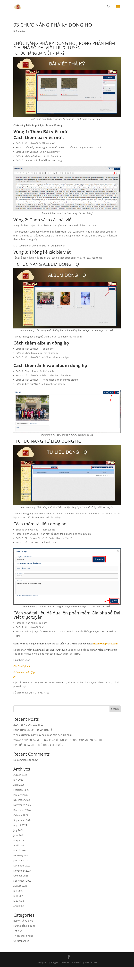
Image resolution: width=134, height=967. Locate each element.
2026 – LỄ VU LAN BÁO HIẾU (28, 724)
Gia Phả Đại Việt (22, 666)
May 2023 (18, 900)
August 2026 (20, 774)
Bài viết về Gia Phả (23, 920)
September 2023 (22, 880)
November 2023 (22, 870)
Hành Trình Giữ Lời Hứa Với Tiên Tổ (32, 729)
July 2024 (18, 830)
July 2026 (18, 779)
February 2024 (21, 855)
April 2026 (19, 784)
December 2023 (22, 865)
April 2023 (19, 905)
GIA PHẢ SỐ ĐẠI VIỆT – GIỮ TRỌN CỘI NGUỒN (38, 744)
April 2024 (19, 845)
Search (115, 708)
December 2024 (22, 810)
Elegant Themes (60, 962)
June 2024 (18, 835)
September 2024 (22, 820)
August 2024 (20, 825)
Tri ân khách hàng (23, 935)
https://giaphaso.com (105, 643)
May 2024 (18, 840)
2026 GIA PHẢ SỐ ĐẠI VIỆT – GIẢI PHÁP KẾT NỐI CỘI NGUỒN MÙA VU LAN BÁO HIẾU (58, 740)
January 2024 (20, 860)
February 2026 (21, 789)
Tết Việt (17, 930)
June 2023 (18, 895)
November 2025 (22, 804)
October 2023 (20, 875)
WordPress (91, 962)
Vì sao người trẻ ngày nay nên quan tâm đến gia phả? (42, 734)
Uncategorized (21, 940)
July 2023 (18, 890)
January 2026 (20, 794)
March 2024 (19, 850)
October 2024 (20, 815)
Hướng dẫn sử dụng (24, 925)
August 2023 (20, 885)
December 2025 (22, 799)
